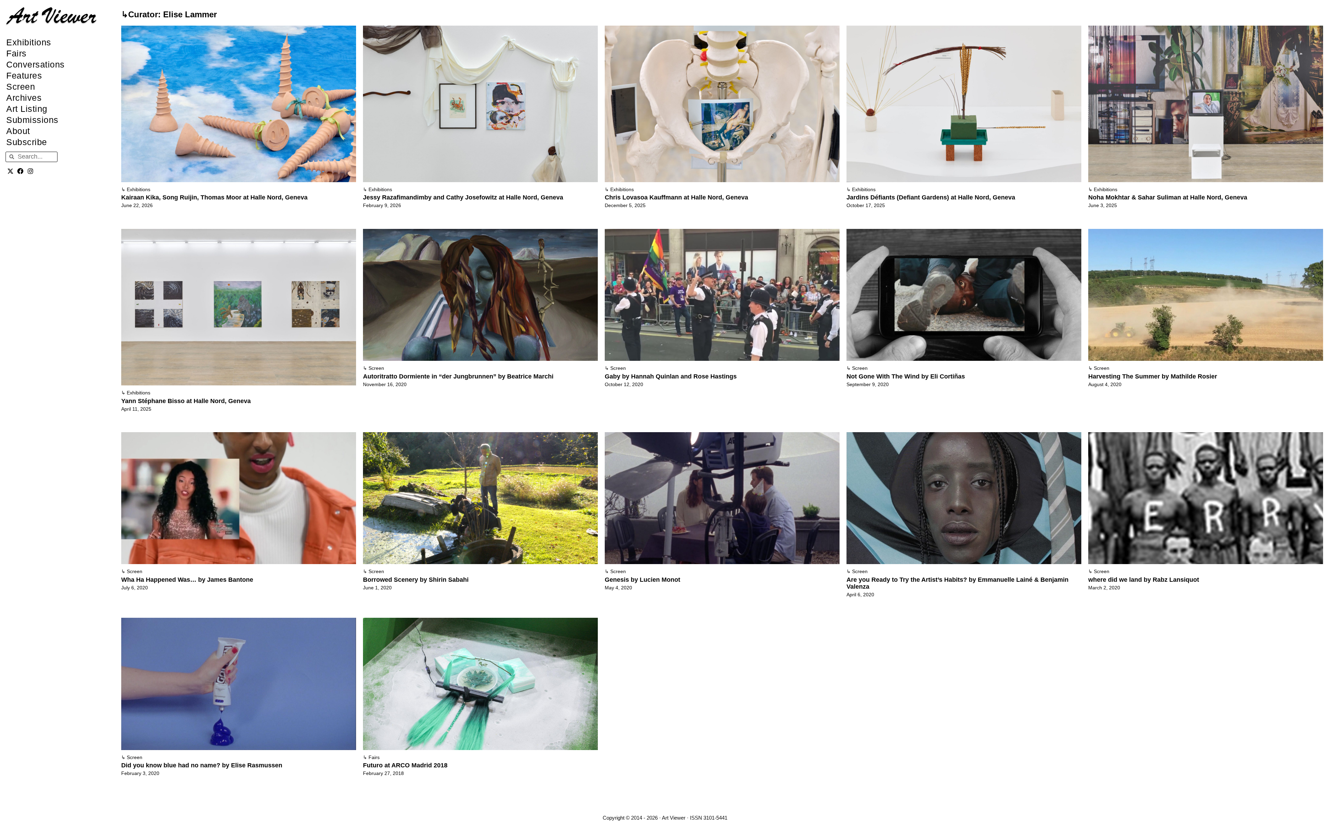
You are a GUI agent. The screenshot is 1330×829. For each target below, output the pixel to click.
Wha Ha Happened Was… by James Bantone (187, 579)
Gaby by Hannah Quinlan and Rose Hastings (671, 376)
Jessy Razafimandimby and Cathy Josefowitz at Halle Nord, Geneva (463, 197)
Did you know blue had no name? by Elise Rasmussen (201, 765)
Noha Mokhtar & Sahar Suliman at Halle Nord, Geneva (1167, 197)
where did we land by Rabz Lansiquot (1143, 579)
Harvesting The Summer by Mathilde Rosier (1152, 376)
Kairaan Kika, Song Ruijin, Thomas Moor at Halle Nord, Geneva (214, 197)
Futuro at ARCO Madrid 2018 (405, 765)
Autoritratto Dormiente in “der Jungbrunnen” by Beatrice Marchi (458, 376)
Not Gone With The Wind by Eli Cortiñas (905, 376)
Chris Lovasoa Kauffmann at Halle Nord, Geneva (676, 197)
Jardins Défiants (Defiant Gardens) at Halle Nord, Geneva (930, 197)
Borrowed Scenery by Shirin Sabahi (416, 579)
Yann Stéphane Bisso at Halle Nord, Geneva (186, 401)
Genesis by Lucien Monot (642, 579)
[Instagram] (31, 171)
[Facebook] (21, 171)
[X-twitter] (11, 171)
